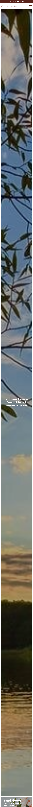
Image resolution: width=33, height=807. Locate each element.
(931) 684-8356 (19, 1)
